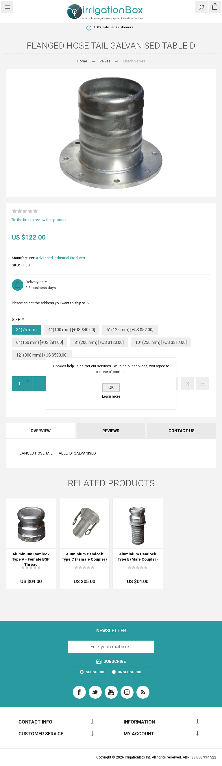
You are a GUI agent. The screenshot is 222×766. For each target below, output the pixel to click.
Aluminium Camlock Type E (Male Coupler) (138, 556)
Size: (17, 319)
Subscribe (95, 672)
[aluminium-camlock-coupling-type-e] (138, 523)
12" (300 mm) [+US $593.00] (42, 355)
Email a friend (202, 383)
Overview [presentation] (41, 431)
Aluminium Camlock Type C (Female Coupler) (84, 556)
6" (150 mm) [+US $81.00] (39, 342)
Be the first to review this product (39, 220)
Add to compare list (187, 383)
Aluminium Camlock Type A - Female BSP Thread (31, 559)
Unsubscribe (130, 672)
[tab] (41, 431)
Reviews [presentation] (110, 431)
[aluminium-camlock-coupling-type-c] (85, 523)
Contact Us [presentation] (182, 431)
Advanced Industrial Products (60, 258)
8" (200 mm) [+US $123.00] (99, 342)
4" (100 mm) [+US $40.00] (71, 329)
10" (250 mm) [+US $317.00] (161, 342)
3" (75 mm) (26, 329)
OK (111, 387)
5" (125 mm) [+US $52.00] (130, 329)
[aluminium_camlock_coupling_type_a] (31, 523)
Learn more (111, 396)
